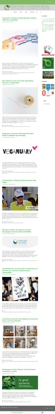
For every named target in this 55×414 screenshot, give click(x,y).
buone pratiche (10, 361)
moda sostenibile (19, 126)
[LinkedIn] (50, 2)
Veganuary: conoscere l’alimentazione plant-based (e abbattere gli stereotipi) (18, 134)
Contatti (32, 12)
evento (3, 173)
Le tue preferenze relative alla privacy (32, 412)
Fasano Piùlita (20, 222)
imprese (28, 260)
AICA (26, 12)
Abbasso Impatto (6, 401)
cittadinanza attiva (28, 172)
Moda (14, 126)
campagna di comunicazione (20, 172)
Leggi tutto (26, 68)
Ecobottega (12, 401)
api (7, 72)
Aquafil (4, 222)
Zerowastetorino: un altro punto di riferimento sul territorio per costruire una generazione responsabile (19, 270)
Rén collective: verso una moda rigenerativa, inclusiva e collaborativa (18, 82)
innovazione (33, 260)
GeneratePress (15, 407)
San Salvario (16, 401)
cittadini (33, 172)
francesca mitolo (10, 126)
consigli (32, 361)
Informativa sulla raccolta (17, 412)
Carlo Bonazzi (8, 222)
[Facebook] (46, 2)
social (3, 362)
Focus (4, 310)
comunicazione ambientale (21, 72)
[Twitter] (48, 2)
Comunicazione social (27, 361)
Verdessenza (28, 401)
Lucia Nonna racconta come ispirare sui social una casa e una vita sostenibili (20, 320)
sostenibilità (21, 401)
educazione (28, 72)
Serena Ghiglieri (20, 311)
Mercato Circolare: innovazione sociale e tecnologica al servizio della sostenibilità (16, 231)
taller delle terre (15, 73)
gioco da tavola (9, 73)
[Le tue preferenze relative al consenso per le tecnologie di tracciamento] (53, 412)
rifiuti (3, 261)
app (7, 260)
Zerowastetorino (28, 311)
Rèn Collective (24, 126)
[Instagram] (52, 2)
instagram (15, 311)
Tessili (29, 126)
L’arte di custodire (45, 18)
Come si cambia (44, 27)
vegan (6, 173)
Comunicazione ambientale (8, 71)
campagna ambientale (12, 72)
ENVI (21, 12)
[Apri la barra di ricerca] (40, 12)
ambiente (5, 72)
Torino (24, 401)
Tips (24, 311)
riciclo (36, 260)
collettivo (5, 126)
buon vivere (5, 361)
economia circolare (14, 222)
